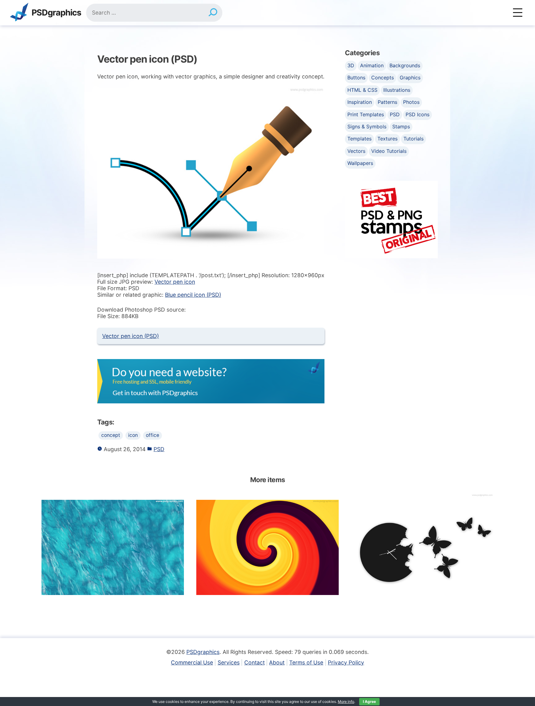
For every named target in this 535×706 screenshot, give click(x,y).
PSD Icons (417, 114)
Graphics (410, 77)
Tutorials (413, 138)
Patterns (387, 102)
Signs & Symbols (366, 126)
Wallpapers (360, 163)
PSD (159, 449)
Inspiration (359, 102)
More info (346, 701)
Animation (372, 65)
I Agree (369, 701)
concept (110, 435)
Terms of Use (306, 662)
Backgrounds (404, 65)
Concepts (382, 77)
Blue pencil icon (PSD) (193, 294)
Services (229, 662)
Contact (254, 662)
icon (133, 435)
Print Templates (365, 114)
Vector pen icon (174, 281)
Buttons (356, 77)
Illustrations (396, 90)
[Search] (212, 13)
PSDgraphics (56, 12)
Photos (411, 102)
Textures (387, 138)
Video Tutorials (389, 151)
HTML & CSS (362, 90)
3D (350, 65)
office (152, 435)
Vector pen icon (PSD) (130, 336)
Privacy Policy (346, 662)
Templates (359, 138)
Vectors (356, 151)
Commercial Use (192, 662)
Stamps (401, 126)
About (277, 662)
